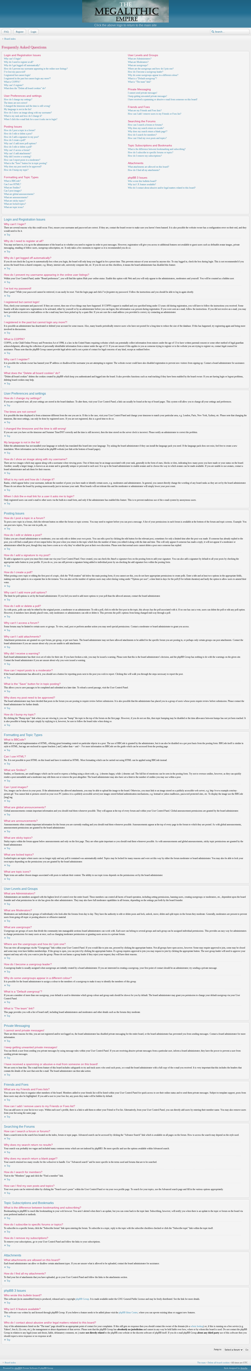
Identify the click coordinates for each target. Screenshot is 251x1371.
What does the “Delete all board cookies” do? (25, 88)
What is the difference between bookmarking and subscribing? (157, 149)
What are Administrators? (139, 58)
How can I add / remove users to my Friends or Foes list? (154, 113)
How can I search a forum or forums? (145, 124)
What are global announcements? (19, 194)
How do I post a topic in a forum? (19, 130)
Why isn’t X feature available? (142, 184)
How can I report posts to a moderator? (22, 160)
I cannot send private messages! (142, 92)
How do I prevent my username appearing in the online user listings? (36, 68)
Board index (10, 38)
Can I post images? (13, 190)
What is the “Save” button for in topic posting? (25, 163)
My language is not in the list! (18, 109)
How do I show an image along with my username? (28, 112)
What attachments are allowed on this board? (148, 166)
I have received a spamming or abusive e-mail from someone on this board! (162, 99)
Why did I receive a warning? (17, 156)
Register (20, 31)
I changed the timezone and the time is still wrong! (27, 106)
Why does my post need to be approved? (23, 166)
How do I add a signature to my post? (21, 137)
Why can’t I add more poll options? (20, 143)
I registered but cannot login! (17, 75)
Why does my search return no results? (146, 128)
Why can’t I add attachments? (17, 153)
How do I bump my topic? (16, 170)
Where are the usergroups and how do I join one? (151, 68)
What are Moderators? (138, 62)
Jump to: (218, 1349)
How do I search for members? (142, 134)
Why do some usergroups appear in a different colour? (153, 75)
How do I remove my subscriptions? (145, 155)
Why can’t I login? (12, 58)
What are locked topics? (15, 204)
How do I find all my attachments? (144, 170)
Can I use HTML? (12, 184)
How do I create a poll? (14, 140)
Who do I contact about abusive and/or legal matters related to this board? (162, 187)
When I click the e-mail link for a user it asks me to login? (30, 119)
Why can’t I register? (13, 85)
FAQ (6, 31)
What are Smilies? (12, 187)
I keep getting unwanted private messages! (147, 96)
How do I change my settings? (18, 99)
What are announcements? (16, 197)
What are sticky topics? (14, 200)
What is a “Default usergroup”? (142, 78)
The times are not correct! (15, 102)
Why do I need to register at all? (18, 62)
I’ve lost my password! (14, 71)
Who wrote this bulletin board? (142, 181)
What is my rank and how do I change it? (23, 116)
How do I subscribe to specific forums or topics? (150, 152)
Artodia (243, 1368)
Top (8, 235)
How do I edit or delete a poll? (18, 146)
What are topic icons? (14, 207)
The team (201, 1362)
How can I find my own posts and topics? (147, 138)
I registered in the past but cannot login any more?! (27, 78)
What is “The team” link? (139, 81)
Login (33, 31)
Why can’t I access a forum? (17, 150)
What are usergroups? (138, 65)
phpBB (18, 1368)
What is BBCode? (12, 181)
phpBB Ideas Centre (128, 1312)
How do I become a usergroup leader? (145, 71)
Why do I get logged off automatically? (22, 65)
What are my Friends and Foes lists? (145, 110)
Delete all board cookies (218, 1362)
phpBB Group (82, 1299)
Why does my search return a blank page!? (147, 131)
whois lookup (197, 1326)
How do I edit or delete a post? (18, 133)
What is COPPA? (12, 81)
